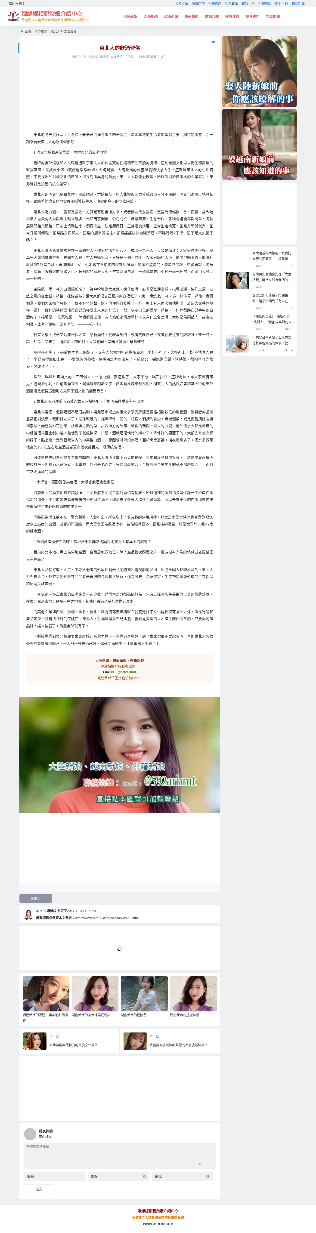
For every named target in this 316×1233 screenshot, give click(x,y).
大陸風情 (181, 3)
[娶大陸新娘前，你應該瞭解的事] (259, 71)
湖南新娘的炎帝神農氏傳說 (91, 1015)
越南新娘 (171, 16)
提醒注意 (232, 16)
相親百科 (248, 3)
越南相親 (191, 16)
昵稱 (30, 1176)
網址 (158, 1176)
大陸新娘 (130, 16)
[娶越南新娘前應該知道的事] (259, 144)
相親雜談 (264, 3)
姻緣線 (51, 911)
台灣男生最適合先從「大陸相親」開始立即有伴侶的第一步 (271, 279)
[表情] (208, 1164)
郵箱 (94, 1176)
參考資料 (253, 16)
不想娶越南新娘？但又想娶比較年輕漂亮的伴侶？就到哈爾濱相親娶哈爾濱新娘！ (271, 343)
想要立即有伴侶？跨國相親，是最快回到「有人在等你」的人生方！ (271, 301)
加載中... (33, 959)
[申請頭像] (211, 1132)
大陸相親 (151, 16)
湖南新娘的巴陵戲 (134, 1015)
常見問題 (273, 16)
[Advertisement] (119, 95)
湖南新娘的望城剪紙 (184, 1015)
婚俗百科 (281, 3)
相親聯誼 (214, 3)
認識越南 (198, 3)
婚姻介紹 (212, 16)
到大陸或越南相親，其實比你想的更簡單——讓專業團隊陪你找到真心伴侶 (271, 258)
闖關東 (36, 898)
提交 (39, 1189)
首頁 (28, 31)
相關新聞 (298, 3)
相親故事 (231, 3)
